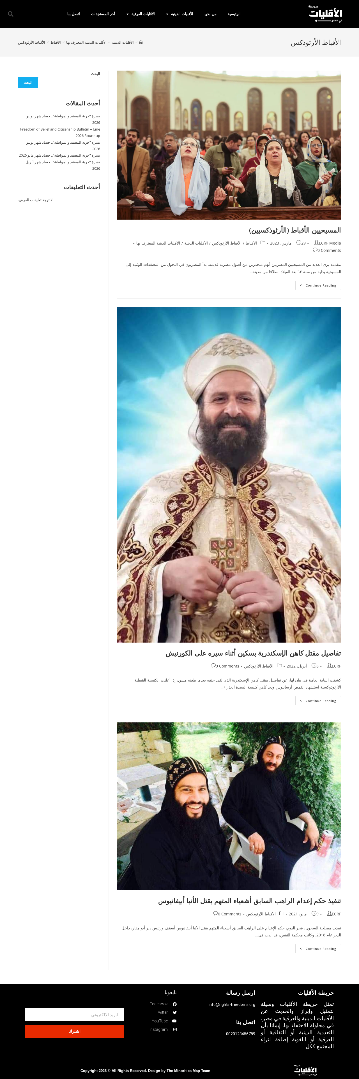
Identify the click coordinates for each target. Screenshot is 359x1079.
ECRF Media (330, 243)
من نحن (210, 14)
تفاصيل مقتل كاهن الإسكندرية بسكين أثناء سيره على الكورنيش (253, 652)
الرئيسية (234, 14)
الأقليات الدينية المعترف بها (158, 243)
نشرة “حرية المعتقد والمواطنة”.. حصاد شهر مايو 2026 (59, 155)
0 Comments (329, 250)
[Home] (141, 42)
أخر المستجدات (103, 14)
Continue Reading (315, 284)
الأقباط (251, 243)
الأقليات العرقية (143, 14)
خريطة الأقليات (316, 993)
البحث (95, 73)
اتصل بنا (73, 14)
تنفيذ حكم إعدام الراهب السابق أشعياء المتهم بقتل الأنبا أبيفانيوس (249, 900)
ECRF (336, 666)
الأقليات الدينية (182, 14)
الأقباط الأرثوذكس (226, 243)
